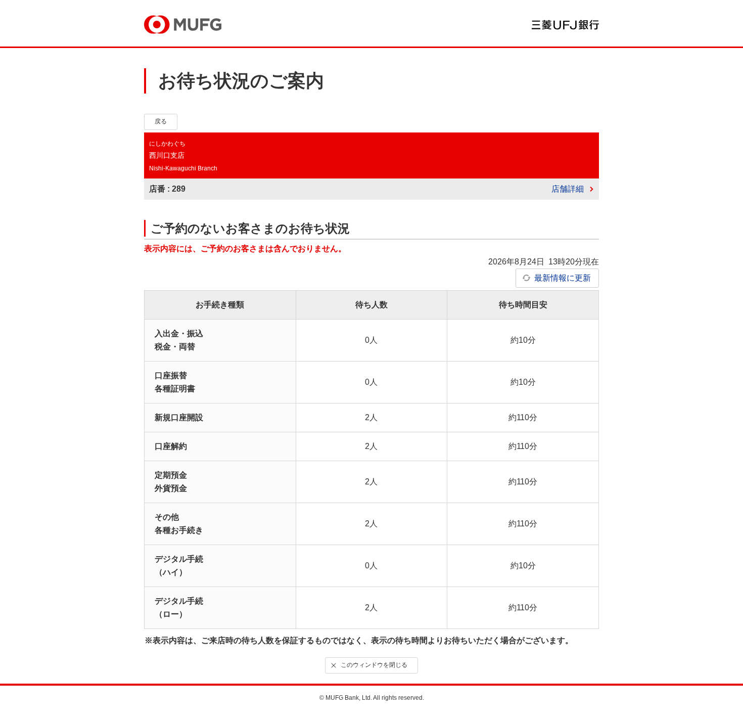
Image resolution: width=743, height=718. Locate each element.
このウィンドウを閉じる (374, 664)
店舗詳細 (567, 189)
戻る (161, 121)
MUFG (182, 24)
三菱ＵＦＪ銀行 (565, 25)
